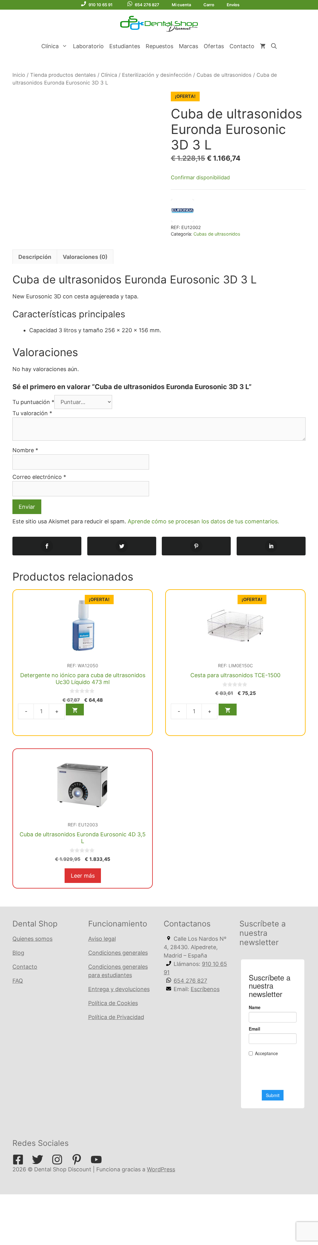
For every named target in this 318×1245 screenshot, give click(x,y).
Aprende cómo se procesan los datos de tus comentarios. (203, 521)
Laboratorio (88, 46)
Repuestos (159, 46)
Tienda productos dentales (63, 75)
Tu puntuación (33, 402)
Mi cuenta (181, 4)
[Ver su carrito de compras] (262, 46)
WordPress (161, 1169)
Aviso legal (102, 938)
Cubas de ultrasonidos (224, 75)
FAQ (17, 980)
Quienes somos (32, 938)
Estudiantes (124, 46)
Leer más (83, 875)
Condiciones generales (118, 952)
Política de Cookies (113, 1003)
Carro (208, 4)
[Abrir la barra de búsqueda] (273, 46)
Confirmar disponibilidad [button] (200, 177)
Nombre (25, 450)
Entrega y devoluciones (119, 989)
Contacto (241, 46)
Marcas (188, 46)
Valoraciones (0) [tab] (85, 257)
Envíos (233, 4)
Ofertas (214, 46)
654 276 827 (147, 4)
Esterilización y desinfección (157, 75)
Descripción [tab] (34, 257)
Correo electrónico (39, 477)
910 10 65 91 (100, 4)
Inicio (18, 75)
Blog (18, 952)
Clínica (50, 46)
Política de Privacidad (116, 1017)
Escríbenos (205, 989)
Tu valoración (32, 413)
